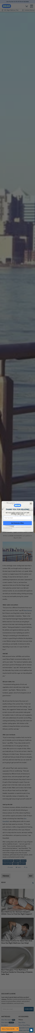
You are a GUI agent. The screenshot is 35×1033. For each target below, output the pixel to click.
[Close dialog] (31, 503)
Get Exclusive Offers (17, 523)
